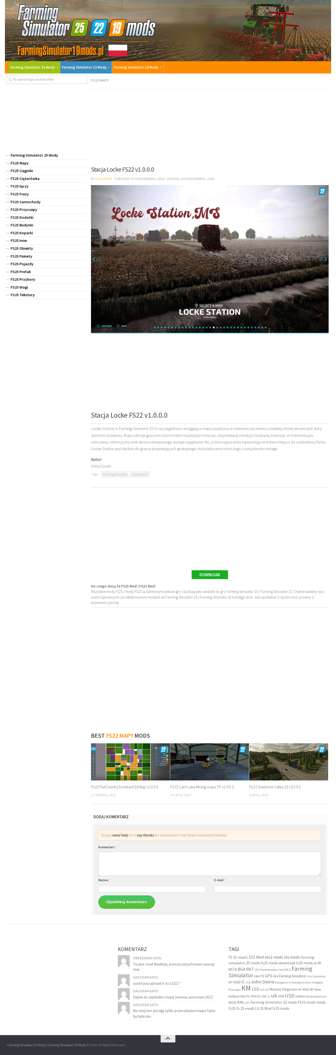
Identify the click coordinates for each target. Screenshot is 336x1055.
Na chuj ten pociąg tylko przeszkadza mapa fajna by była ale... (174, 1013)
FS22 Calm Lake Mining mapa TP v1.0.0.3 (202, 786)
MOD (305, 989)
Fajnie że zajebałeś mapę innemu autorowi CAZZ (173, 997)
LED (255, 989)
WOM (232, 1002)
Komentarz (107, 847)
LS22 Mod (255, 957)
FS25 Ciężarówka (25, 178)
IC (243, 982)
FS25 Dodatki (22, 217)
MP (312, 989)
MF (300, 989)
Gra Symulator (316, 976)
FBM (257, 976)
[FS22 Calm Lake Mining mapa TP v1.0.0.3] (209, 761)
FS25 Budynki (22, 224)
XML (240, 1002)
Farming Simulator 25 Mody (32, 67)
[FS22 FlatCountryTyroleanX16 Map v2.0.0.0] (130, 761)
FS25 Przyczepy (24, 209)
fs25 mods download (278, 962)
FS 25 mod (237, 957)
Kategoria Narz (301, 982)
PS (258, 996)
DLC (288, 969)
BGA (241, 969)
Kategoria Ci (283, 982)
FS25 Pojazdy (22, 263)
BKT (250, 969)
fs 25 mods (245, 1008)
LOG (262, 989)
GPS (268, 976)
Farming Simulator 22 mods (273, 1002)
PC (248, 996)
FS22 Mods (103, 178)
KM (246, 988)
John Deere (263, 982)
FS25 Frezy (20, 193)
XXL (247, 1002)
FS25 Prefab (21, 271)
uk (274, 995)
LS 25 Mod (263, 1008)
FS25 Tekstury (23, 294)
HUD (237, 982)
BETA (233, 969)
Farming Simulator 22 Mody (84, 67)
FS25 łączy (20, 186)
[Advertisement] (210, 125)
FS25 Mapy (20, 163)
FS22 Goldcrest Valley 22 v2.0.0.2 (275, 786)
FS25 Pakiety (21, 256)
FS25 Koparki (22, 232)
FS (262, 976)
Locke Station (140, 474)
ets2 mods (274, 957)
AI (319, 963)
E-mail (220, 880)
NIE (242, 996)
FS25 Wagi (19, 287)
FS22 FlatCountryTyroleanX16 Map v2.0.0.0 (124, 786)
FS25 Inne (19, 240)
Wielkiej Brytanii (316, 996)
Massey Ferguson (283, 989)
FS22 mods (307, 1002)
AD (315, 963)
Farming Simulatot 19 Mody (67, 1045)
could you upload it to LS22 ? (156, 983)
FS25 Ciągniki (22, 170)
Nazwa (104, 880)
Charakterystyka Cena (271, 969)
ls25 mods (304, 962)
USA (281, 996)
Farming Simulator (115, 474)
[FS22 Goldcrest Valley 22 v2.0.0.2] (288, 761)
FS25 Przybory (23, 279)
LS (267, 989)
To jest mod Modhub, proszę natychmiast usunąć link (174, 967)
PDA (254, 996)
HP (230, 982)
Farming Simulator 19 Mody (136, 67)
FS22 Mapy (100, 80)
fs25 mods (281, 1008)
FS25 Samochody (26, 201)
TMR (263, 996)
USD (289, 995)
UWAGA (300, 996)
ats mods (292, 957)
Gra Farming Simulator (289, 976)
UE (268, 996)
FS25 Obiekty (22, 248)
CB (256, 969)
